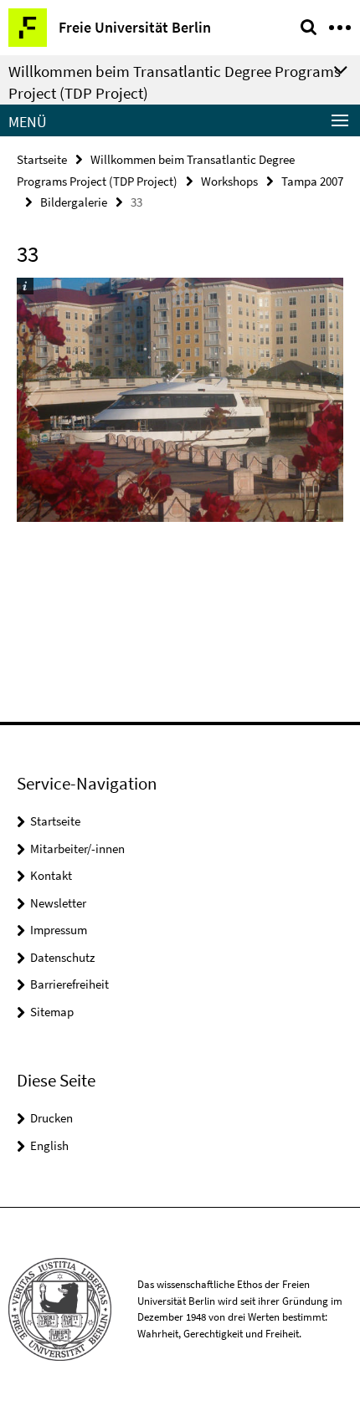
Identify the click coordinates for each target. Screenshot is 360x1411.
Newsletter (58, 903)
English (49, 1145)
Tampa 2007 (312, 181)
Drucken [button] (51, 1118)
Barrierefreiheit (69, 984)
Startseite (42, 159)
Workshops (229, 181)
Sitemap (52, 1012)
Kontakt (51, 875)
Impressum (58, 930)
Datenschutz (62, 957)
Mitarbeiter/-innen (77, 848)
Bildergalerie (73, 202)
